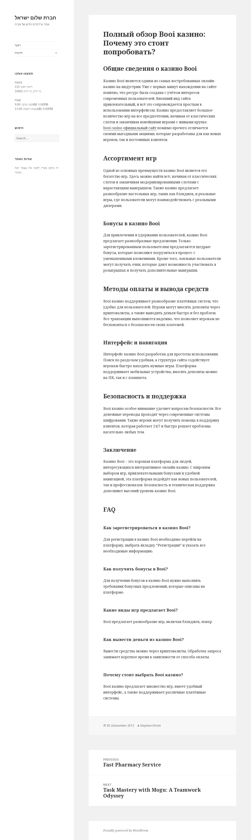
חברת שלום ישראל (35, 17)
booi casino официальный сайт (129, 128)
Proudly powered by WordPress (125, 830)
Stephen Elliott (150, 725)
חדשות (18, 53)
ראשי (18, 45)
